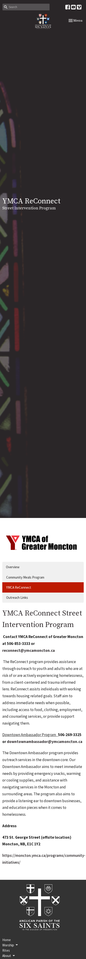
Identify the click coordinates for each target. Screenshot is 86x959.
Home (6, 940)
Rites (6, 950)
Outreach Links (17, 597)
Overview (12, 567)
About (6, 955)
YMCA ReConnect (18, 587)
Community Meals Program (25, 577)
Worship (8, 945)
